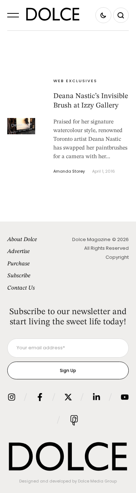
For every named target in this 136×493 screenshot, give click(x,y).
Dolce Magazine (91, 239)
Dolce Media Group (97, 481)
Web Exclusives (75, 81)
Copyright (117, 257)
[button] (13, 15)
